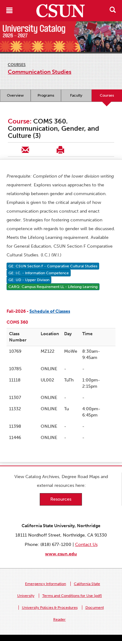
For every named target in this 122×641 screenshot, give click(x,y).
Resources (60, 499)
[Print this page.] (60, 149)
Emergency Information (45, 584)
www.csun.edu (61, 554)
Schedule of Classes (49, 311)
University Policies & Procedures (50, 607)
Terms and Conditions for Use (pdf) (72, 595)
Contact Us (86, 544)
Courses (17, 65)
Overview (15, 95)
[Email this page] (25, 149)
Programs (46, 95)
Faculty (76, 95)
